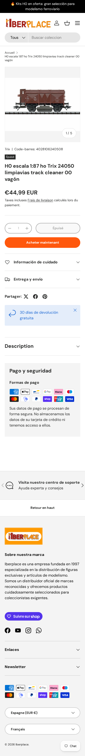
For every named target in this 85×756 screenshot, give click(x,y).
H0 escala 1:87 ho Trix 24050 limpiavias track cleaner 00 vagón (42, 58)
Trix (7, 149)
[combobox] (42, 37)
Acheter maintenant (42, 242)
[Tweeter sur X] (26, 296)
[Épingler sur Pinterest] (45, 296)
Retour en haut (42, 508)
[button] (67, 23)
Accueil (10, 53)
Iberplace (22, 744)
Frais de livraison (40, 200)
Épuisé (58, 228)
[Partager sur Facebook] (35, 296)
